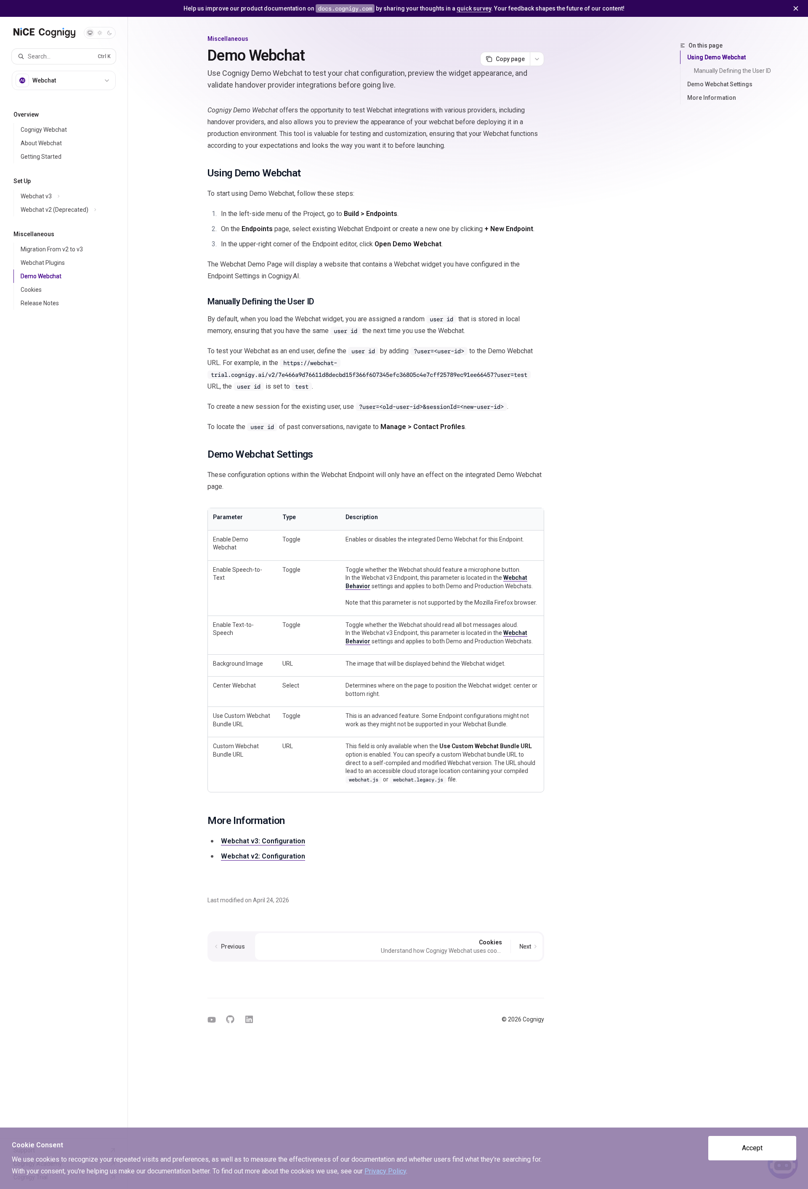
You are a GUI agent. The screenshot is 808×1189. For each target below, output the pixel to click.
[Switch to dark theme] (109, 33)
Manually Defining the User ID (732, 70)
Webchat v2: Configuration (263, 856)
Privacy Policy (385, 1171)
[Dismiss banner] (795, 8)
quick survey (474, 8)
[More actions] (537, 59)
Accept (752, 1148)
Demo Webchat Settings (719, 84)
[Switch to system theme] (90, 33)
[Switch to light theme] (100, 33)
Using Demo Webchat (716, 57)
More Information (711, 97)
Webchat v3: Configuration (263, 841)
